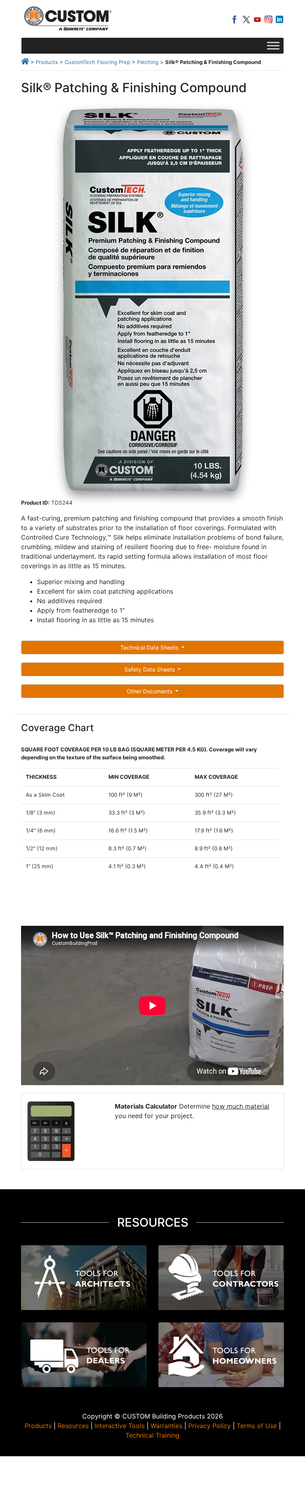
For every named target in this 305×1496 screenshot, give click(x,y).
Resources (73, 1426)
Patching (147, 62)
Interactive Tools (120, 1426)
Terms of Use (257, 1426)
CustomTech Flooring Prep (97, 62)
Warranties (166, 1426)
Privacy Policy (209, 1426)
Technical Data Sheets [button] (150, 647)
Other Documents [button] (150, 691)
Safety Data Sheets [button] (150, 669)
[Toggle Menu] (273, 45)
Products (47, 62)
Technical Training (152, 1435)
